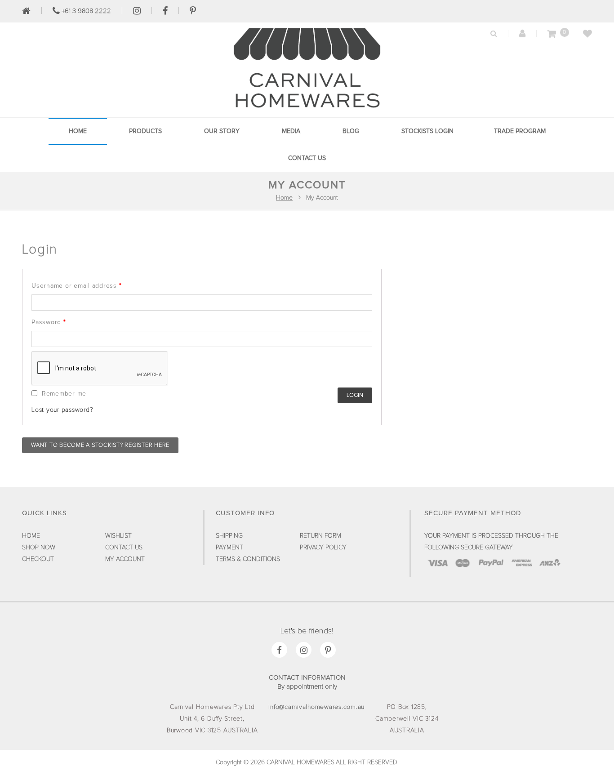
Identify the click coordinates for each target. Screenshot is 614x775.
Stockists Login (427, 131)
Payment (229, 547)
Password (48, 322)
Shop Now (38, 547)
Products (145, 131)
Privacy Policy (323, 547)
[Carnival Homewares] (307, 110)
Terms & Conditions (248, 559)
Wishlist (118, 536)
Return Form (320, 536)
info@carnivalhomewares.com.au (316, 707)
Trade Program (520, 131)
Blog (351, 131)
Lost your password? (62, 410)
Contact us (307, 158)
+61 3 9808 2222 (85, 11)
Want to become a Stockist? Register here (100, 445)
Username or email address (76, 286)
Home (78, 131)
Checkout (38, 559)
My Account (125, 559)
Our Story (222, 131)
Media (291, 131)
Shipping (229, 536)
